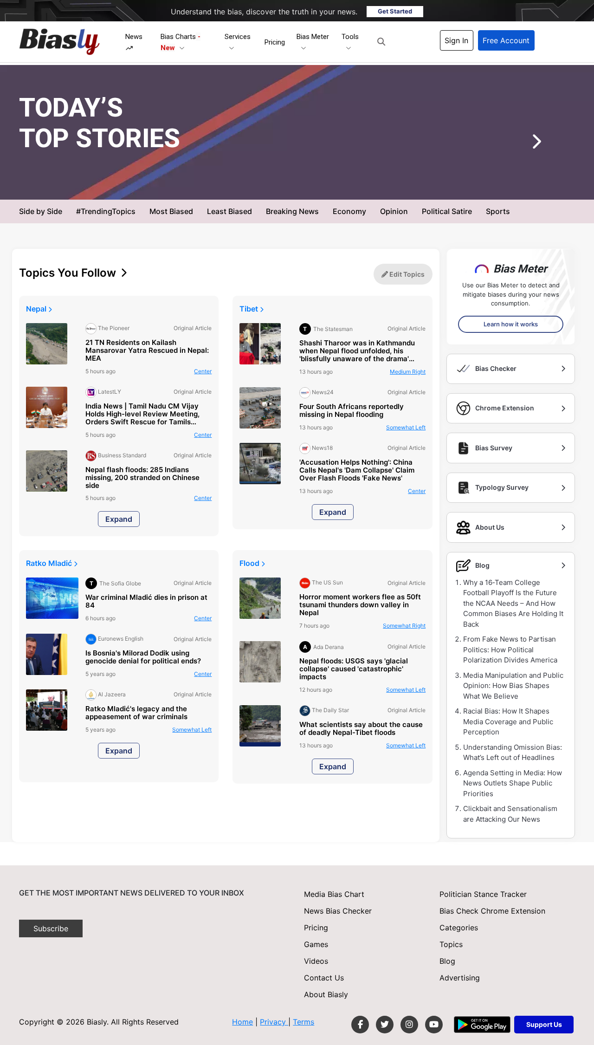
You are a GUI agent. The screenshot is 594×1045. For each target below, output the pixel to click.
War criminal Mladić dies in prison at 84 (146, 602)
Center (360, 185)
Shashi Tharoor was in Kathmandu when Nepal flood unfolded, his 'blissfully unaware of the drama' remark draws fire (357, 351)
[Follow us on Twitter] (385, 1024)
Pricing (275, 42)
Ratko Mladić (50, 563)
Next (522, 144)
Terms (303, 1021)
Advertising (459, 977)
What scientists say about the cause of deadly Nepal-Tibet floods (361, 729)
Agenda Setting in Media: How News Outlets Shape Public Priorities (512, 783)
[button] (381, 41)
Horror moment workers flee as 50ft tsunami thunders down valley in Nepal (360, 605)
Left (406, 427)
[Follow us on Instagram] (409, 1024)
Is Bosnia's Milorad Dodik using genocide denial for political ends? (143, 657)
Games (316, 944)
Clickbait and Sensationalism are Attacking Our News (510, 814)
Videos (316, 961)
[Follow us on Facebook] (360, 1024)
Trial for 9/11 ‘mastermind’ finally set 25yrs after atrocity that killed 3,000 (300, 162)
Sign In (456, 40)
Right (408, 371)
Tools (350, 36)
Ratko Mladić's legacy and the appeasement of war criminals (136, 713)
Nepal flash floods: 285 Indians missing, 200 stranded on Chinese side (142, 478)
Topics (451, 944)
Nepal (37, 308)
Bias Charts (180, 42)
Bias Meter (313, 36)
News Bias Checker (338, 910)
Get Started (395, 11)
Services (238, 36)
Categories (458, 927)
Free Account (506, 40)
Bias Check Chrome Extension (492, 910)
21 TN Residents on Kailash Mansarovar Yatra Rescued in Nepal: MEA (147, 351)
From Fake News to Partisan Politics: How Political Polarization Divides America (510, 649)
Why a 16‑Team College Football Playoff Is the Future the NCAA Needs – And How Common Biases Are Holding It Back (513, 603)
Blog (447, 961)
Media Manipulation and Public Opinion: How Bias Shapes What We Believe (513, 686)
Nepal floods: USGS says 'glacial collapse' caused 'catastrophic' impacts (353, 669)
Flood (250, 563)
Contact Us (324, 977)
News (133, 36)
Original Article (319, 184)
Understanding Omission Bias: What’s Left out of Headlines (512, 752)
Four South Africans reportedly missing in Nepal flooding (351, 411)
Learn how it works (511, 324)
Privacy (274, 1021)
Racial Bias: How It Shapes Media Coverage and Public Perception (508, 721)
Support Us (544, 1024)
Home (242, 1021)
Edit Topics (406, 274)
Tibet (249, 308)
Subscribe (50, 928)
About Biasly (326, 994)
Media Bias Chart (334, 894)
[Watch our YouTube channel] (434, 1024)
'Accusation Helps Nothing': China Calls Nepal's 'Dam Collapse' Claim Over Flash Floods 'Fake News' (356, 470)
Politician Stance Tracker (483, 894)
